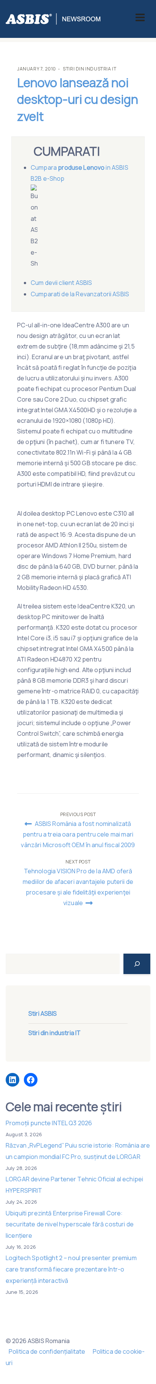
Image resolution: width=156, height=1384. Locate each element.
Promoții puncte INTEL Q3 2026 (49, 1123)
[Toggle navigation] (140, 17)
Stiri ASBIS (42, 1013)
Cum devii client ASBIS (62, 282)
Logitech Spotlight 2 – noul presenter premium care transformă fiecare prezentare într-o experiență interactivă (71, 1269)
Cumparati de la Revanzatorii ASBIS (80, 294)
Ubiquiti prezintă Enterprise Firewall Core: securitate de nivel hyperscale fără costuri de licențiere (70, 1224)
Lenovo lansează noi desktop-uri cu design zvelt (77, 99)
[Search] (136, 964)
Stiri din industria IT (89, 69)
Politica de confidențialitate (47, 1351)
